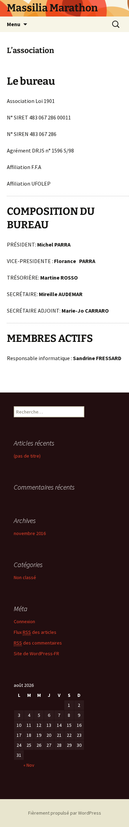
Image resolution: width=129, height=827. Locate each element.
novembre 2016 (30, 533)
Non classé (25, 577)
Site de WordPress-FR (36, 653)
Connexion (24, 621)
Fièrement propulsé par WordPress (64, 813)
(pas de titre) (27, 456)
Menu (13, 24)
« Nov (28, 765)
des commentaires (38, 643)
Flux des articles (35, 632)
